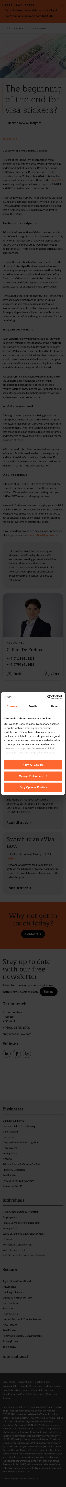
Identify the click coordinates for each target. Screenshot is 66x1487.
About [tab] (54, 706)
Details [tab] (33, 706)
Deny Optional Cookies (33, 787)
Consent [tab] (12, 706)
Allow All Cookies (33, 764)
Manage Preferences (31, 775)
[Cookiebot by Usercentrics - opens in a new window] (47, 697)
